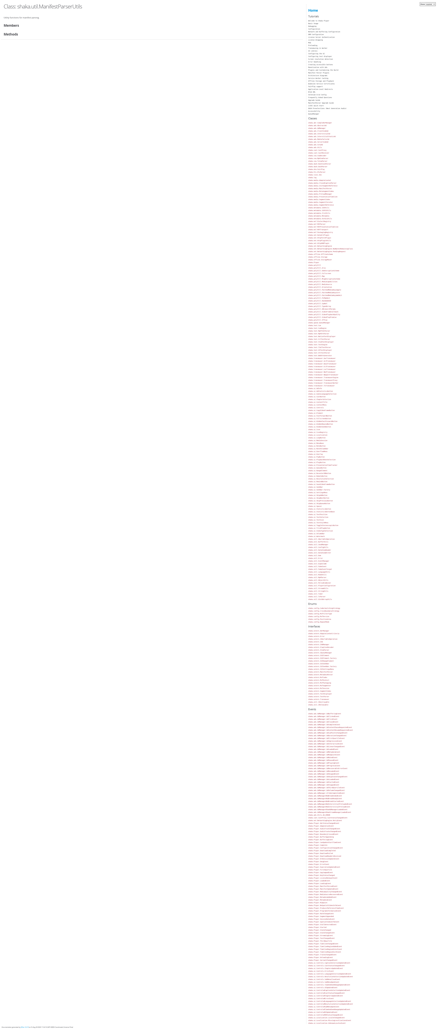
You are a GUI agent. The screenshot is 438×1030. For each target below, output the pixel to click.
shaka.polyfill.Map (316, 276)
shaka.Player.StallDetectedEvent (322, 924)
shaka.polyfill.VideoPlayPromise (322, 317)
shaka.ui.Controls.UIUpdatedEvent (322, 987)
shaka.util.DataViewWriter (319, 553)
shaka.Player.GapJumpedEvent (320, 872)
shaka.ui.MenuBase (316, 443)
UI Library (312, 51)
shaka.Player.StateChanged (319, 930)
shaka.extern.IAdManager (318, 644)
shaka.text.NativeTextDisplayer (322, 336)
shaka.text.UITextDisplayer (320, 350)
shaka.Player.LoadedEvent (319, 881)
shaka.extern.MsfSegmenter (319, 686)
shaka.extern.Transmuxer (318, 699)
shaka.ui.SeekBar (315, 487)
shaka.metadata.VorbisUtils (320, 219)
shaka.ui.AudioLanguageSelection (322, 394)
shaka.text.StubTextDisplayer (321, 342)
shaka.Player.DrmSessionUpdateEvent (323, 859)
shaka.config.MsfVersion (318, 616)
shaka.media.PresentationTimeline (322, 197)
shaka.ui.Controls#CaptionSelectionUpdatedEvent (329, 990)
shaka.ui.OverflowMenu (317, 451)
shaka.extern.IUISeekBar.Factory (322, 666)
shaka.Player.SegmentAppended (321, 916)
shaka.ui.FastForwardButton (320, 416)
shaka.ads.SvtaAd (315, 145)
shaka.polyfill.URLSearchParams (322, 309)
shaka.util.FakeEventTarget (320, 569)
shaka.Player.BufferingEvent (320, 840)
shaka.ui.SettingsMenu (317, 492)
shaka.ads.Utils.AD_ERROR (319, 815)
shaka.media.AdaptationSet (319, 180)
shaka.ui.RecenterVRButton (319, 473)
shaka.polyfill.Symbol (317, 303)
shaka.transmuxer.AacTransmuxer (322, 358)
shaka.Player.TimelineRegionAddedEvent (325, 946)
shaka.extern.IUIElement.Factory (322, 658)
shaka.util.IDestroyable (318, 702)
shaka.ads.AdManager (317, 128)
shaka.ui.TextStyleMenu (318, 523)
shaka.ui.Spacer (315, 506)
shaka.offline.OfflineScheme (320, 254)
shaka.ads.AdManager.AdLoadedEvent (323, 749)
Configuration (314, 29)
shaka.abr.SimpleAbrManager (320, 123)
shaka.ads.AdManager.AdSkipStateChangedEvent (327, 777)
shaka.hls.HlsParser (317, 172)
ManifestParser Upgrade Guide (321, 103)
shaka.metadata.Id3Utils (318, 208)
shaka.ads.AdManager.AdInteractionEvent (325, 744)
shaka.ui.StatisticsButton (319, 509)
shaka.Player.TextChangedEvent (321, 938)
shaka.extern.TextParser (318, 696)
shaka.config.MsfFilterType (320, 614)
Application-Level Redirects (320, 89)
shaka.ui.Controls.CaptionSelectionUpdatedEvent (329, 963)
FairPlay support (315, 86)
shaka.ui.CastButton (317, 397)
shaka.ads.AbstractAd (317, 125)
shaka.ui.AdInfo (315, 388)
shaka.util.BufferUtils (318, 542)
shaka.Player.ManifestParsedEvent (322, 886)
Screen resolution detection (320, 59)
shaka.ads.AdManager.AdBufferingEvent (324, 714)
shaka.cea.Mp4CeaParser (318, 158)
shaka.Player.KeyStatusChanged (321, 875)
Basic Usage (313, 23)
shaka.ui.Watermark (316, 536)
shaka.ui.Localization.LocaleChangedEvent (326, 1018)
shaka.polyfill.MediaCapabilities (322, 282)
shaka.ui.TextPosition (317, 514)
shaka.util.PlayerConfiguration (322, 586)
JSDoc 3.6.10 (25, 1027)
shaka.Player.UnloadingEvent (320, 957)
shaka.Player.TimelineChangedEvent (323, 944)
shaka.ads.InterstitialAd (319, 134)
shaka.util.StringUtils (318, 591)
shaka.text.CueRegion (317, 328)
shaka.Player (313, 262)
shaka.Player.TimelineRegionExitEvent (324, 952)
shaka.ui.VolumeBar (316, 534)
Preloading (312, 45)
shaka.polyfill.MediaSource (320, 284)
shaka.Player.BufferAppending (321, 837)
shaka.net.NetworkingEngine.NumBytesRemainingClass (330, 249)
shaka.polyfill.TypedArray (319, 306)
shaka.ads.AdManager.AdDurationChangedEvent (327, 735)
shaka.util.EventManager (318, 561)
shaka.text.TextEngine (317, 345)
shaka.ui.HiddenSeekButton (319, 427)
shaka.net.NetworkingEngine (320, 246)
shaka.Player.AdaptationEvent (321, 826)
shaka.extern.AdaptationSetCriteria (323, 633)
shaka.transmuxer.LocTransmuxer (322, 369)
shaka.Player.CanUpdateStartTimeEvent (324, 842)
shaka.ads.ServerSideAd (318, 142)
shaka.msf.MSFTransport (318, 230)
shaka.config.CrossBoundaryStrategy (323, 611)
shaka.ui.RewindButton (317, 481)
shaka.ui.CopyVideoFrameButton (321, 410)
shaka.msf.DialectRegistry (319, 221)
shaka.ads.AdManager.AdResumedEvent (323, 771)
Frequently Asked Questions (320, 97)
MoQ (309, 43)
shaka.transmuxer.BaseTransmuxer (322, 364)
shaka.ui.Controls (316, 408)
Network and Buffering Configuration (324, 32)
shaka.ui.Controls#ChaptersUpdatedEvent (325, 996)
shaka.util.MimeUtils (317, 575)
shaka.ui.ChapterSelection (319, 399)
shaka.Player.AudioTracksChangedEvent (324, 831)
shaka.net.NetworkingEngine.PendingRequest (327, 251)
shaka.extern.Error (316, 636)
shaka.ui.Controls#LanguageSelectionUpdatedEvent (329, 1001)
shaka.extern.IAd (315, 642)
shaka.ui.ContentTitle (317, 402)
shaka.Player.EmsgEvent (318, 861)
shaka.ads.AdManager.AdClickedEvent (323, 716)
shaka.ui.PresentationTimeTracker (322, 465)
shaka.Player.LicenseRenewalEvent (322, 878)
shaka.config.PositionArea (319, 619)
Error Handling (314, 62)
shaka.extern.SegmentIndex (319, 691)
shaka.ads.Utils (315, 147)
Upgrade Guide (314, 100)
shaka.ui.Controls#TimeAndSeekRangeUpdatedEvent (329, 1009)
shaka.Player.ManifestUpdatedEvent (323, 889)
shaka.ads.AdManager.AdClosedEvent (323, 722)
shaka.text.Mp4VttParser (318, 334)
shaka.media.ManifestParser (320, 188)
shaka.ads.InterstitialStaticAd (322, 136)
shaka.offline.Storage (317, 257)
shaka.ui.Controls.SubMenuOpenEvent (323, 982)
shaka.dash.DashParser (317, 167)
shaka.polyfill (314, 265)
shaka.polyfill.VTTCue (317, 320)
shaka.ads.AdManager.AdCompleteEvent (324, 725)
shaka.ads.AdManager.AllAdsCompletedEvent (326, 793)
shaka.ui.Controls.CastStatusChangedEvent (326, 966)
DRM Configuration (316, 34)
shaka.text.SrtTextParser (319, 339)
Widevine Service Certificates (321, 84)
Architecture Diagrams (317, 75)
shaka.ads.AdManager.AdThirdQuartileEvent (326, 788)
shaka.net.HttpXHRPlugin (318, 243)
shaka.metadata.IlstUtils (319, 213)
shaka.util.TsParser (317, 597)
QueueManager (313, 114)
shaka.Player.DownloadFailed (320, 853)
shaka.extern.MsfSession (318, 688)
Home (313, 10)
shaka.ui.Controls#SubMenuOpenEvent (323, 1007)
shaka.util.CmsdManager (318, 544)
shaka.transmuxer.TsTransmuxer (321, 386)
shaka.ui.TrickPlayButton (319, 528)
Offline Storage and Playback (321, 81)
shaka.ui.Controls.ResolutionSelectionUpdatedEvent (330, 977)
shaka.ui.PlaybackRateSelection (322, 460)
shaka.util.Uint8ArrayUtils (320, 599)
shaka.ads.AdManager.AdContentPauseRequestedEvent (330, 727)
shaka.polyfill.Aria (317, 268)
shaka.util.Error (315, 558)
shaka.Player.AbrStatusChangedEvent (323, 823)
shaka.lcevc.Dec (315, 175)
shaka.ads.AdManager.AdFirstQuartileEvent (326, 738)
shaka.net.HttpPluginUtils (319, 240)
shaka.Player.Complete (317, 845)
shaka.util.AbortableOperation (321, 539)
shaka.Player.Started (317, 927)
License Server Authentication (321, 37)
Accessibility (314, 111)
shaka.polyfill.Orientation (320, 287)
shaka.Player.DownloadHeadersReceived (324, 856)
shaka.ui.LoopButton (317, 438)
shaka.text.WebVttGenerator (320, 355)
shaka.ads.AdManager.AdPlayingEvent (323, 763)
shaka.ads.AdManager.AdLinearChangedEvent (326, 746)
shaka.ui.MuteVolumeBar (318, 449)
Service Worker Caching (318, 78)
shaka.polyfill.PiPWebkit (319, 298)
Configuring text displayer (320, 56)
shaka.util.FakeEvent (317, 566)
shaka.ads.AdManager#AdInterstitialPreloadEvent (329, 807)
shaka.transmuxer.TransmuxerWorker (323, 383)
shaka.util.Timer (315, 594)
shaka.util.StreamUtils (318, 588)
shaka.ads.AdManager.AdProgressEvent (324, 766)
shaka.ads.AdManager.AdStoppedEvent (323, 785)
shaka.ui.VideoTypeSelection (320, 531)
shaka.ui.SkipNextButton (318, 498)
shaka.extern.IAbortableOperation (322, 639)
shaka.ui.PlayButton (317, 462)
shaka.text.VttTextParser (319, 353)
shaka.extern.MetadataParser (320, 675)
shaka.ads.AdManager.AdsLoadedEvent (323, 779)
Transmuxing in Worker (317, 48)
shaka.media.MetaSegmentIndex (321, 191)
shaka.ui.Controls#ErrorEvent (321, 998)
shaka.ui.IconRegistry (317, 432)
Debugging (312, 26)
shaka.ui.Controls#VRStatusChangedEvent (325, 1015)
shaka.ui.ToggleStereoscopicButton (323, 525)
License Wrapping (315, 40)
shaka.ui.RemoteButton (317, 476)
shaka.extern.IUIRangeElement (321, 661)
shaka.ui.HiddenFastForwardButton (322, 421)
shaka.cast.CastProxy (317, 150)
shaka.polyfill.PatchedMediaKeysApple (324, 290)
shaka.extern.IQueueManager (320, 653)
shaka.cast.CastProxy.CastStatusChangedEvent (327, 818)
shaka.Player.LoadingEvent (319, 883)
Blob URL (311, 92)
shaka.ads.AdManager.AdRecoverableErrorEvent (327, 768)
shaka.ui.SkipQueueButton (319, 503)
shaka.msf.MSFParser (317, 224)
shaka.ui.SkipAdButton (317, 495)
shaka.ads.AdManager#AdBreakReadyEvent (325, 798)
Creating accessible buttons (320, 65)
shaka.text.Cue (314, 325)
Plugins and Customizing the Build (323, 70)
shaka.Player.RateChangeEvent (321, 914)
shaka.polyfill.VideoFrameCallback (323, 312)
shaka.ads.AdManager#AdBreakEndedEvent (325, 796)
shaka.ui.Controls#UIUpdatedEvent (322, 1012)
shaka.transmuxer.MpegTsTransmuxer (323, 375)
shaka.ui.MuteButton (317, 446)
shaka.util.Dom (314, 555)
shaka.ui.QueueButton (317, 468)
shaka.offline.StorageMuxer (320, 260)
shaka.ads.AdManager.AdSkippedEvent (323, 774)
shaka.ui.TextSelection (318, 517)
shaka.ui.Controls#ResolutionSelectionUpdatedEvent (330, 1004)
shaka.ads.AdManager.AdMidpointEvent (324, 755)
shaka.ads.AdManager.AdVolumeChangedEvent (326, 790)
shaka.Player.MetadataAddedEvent (322, 897)
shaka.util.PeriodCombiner (319, 583)
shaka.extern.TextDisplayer (320, 694)
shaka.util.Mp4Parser (317, 577)
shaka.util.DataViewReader (319, 550)
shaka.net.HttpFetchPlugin (319, 238)
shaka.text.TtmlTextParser (319, 347)
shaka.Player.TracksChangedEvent (322, 955)
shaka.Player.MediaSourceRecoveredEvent (325, 894)
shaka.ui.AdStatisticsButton (320, 391)
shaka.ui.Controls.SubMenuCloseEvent (324, 979)
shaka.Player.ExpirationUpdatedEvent (324, 867)
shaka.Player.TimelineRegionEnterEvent (325, 949)
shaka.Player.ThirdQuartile (320, 941)
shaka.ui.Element (315, 413)
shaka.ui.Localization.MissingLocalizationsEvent (329, 1020)
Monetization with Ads (317, 67)
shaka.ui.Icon (314, 429)
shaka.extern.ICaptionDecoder (321, 647)
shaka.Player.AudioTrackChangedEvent (324, 829)
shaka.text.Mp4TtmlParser (319, 331)
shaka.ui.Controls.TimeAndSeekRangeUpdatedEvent (329, 985)
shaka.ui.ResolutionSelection (321, 479)
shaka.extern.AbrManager (318, 631)
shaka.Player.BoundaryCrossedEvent (323, 834)
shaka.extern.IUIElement (318, 655)
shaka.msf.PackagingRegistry (320, 232)
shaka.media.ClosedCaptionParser (322, 183)
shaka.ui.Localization (317, 435)
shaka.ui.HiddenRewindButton (320, 424)
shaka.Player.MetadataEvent (320, 900)
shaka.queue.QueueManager (319, 323)
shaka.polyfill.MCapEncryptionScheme (324, 279)
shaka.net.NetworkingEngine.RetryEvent (325, 820)
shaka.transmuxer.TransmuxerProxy (322, 380)
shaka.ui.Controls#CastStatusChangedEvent (326, 993)
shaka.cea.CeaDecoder (317, 156)
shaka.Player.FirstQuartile (320, 870)
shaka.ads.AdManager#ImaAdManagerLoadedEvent (327, 809)
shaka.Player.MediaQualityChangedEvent (325, 892)
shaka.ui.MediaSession (317, 440)
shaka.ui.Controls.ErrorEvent (321, 971)
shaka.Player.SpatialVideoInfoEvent (323, 922)
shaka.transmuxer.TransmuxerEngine (323, 377)
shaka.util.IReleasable (318, 705)
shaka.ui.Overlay (315, 454)
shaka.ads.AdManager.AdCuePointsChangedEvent (327, 733)
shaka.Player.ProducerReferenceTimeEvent (326, 908)
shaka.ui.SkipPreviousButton (320, 501)
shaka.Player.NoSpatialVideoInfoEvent (324, 905)
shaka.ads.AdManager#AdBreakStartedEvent (326, 801)
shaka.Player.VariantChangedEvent (322, 960)
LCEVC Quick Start (316, 106)
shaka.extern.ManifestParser (320, 672)
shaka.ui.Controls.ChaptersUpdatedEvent (325, 968)
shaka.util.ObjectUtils (318, 580)
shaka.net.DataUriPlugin (318, 235)
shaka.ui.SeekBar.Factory (319, 490)
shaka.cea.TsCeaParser (317, 161)
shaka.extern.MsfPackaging (319, 683)
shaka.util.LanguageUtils (319, 572)
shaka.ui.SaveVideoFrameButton (321, 484)
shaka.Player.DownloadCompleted (322, 851)
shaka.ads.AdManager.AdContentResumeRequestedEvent (330, 730)
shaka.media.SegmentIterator (320, 202)
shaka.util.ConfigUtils (318, 547)
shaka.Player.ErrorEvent (318, 864)
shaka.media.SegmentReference (321, 205)
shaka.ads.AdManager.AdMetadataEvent (324, 752)
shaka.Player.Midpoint (317, 903)
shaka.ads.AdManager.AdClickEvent (322, 719)
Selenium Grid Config (317, 95)
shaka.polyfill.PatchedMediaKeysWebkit (325, 295)
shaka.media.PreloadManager (320, 194)
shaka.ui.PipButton (316, 457)
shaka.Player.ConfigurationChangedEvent (325, 848)
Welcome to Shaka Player (318, 21)
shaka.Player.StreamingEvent (320, 935)
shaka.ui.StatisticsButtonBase (321, 512)
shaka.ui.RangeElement (317, 471)
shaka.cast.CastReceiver (318, 153)
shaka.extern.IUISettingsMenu (321, 669)
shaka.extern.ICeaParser (318, 650)
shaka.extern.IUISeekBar (318, 664)
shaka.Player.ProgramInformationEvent (324, 911)
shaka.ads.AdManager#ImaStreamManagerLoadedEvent (329, 812)
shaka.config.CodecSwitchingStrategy (324, 608)
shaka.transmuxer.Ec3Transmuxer (322, 366)
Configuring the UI (316, 54)
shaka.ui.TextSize (316, 520)
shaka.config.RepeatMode (318, 622)
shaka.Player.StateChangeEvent (321, 933)
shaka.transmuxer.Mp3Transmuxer (322, 372)
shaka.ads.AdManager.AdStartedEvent (323, 782)
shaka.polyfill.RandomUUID (319, 301)
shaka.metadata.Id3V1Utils (319, 210)
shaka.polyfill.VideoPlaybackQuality (324, 314)
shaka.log (312, 177)
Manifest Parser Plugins (318, 73)
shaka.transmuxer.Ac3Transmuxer (322, 361)
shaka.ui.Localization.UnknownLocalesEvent (327, 1023)
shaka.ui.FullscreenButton (319, 418)
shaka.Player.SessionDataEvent (321, 919)
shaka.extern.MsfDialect (318, 680)
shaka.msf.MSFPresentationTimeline (323, 227)
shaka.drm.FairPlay (316, 169)
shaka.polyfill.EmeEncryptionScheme (323, 271)
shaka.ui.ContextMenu (317, 405)
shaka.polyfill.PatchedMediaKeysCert (324, 293)
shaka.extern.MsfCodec (317, 677)
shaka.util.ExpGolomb (317, 564)
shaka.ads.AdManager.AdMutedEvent (322, 757)
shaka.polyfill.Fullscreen (319, 273)
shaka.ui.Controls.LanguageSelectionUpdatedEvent (329, 974)
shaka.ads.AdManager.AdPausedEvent (323, 760)
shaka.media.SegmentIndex (319, 199)
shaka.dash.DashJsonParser (319, 164)
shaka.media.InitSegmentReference (322, 186)
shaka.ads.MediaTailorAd (318, 139)
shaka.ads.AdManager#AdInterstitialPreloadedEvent (330, 804)
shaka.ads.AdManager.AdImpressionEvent (325, 741)
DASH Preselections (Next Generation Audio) (327, 108)
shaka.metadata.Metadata (318, 216)
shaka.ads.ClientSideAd (318, 131)
